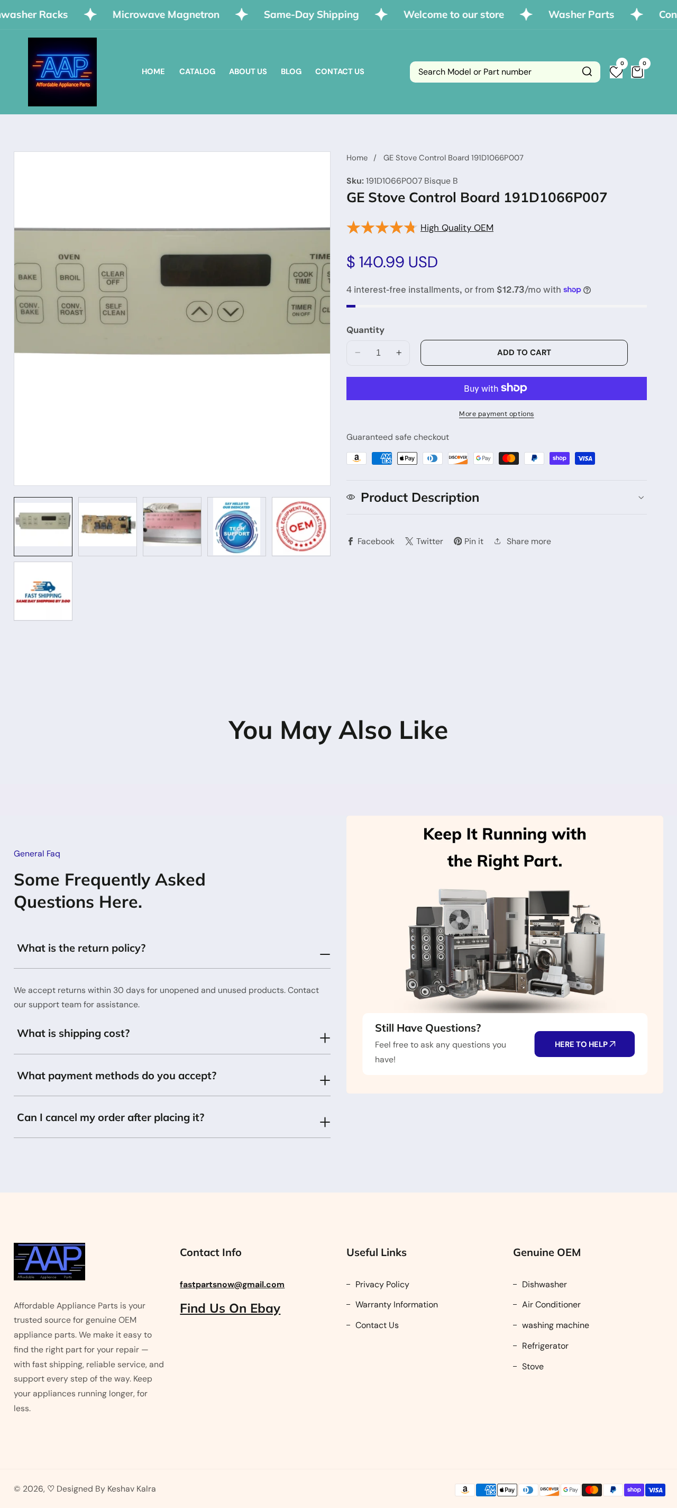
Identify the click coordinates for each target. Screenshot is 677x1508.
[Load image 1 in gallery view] (43, 526)
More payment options (496, 413)
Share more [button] (529, 540)
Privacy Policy (381, 1284)
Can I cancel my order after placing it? (110, 1117)
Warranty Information (395, 1304)
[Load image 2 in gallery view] (107, 526)
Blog (291, 71)
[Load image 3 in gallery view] (172, 526)
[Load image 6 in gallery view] (43, 591)
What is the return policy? (81, 947)
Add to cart (524, 352)
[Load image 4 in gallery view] (236, 526)
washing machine (554, 1325)
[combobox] (505, 72)
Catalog (197, 71)
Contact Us (339, 71)
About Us (248, 71)
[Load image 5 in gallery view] (301, 526)
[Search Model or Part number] (587, 72)
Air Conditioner (550, 1304)
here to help (582, 1044)
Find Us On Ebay (230, 1308)
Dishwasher (543, 1284)
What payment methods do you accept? (116, 1075)
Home (153, 71)
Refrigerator (544, 1345)
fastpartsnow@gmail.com (232, 1284)
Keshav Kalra (131, 1488)
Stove (532, 1366)
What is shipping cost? (73, 1033)
